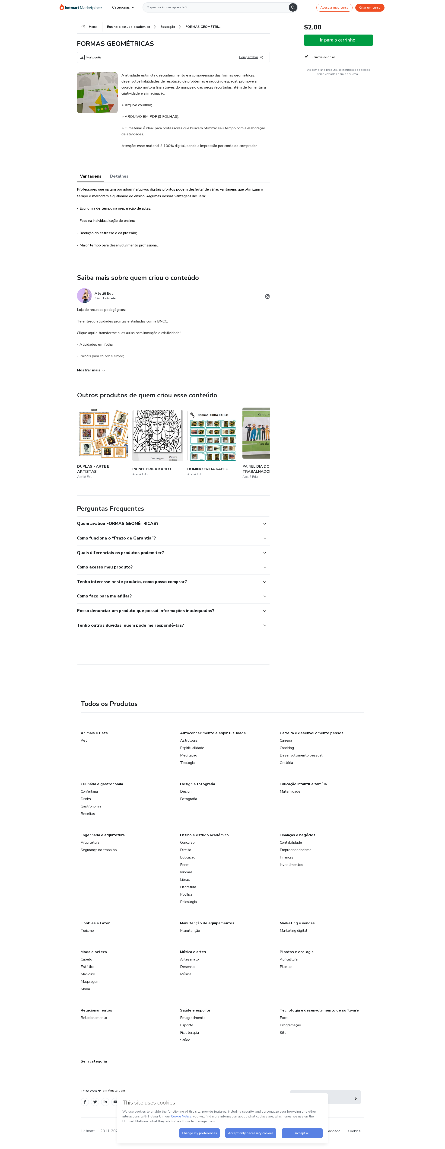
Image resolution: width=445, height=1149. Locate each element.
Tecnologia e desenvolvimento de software (319, 1010)
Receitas (88, 813)
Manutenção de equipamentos (207, 923)
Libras (185, 879)
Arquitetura (90, 842)
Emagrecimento (193, 1017)
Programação (290, 1025)
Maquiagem (90, 981)
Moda (85, 989)
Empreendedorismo (296, 849)
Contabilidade (291, 842)
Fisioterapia (189, 1032)
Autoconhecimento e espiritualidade (213, 733)
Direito (185, 849)
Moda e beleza (94, 951)
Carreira (286, 740)
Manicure (88, 974)
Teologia (187, 762)
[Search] (293, 7)
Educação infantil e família (303, 784)
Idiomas (186, 872)
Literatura (188, 887)
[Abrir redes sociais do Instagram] (267, 297)
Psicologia (188, 901)
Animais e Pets (94, 733)
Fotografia (188, 798)
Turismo (87, 930)
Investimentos (291, 864)
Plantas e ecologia (297, 951)
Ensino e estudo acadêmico (204, 835)
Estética (87, 966)
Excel (284, 1017)
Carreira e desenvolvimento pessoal (312, 733)
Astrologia (188, 740)
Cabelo (86, 959)
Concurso (187, 842)
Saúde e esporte (195, 1010)
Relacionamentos (96, 1010)
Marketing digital (293, 930)
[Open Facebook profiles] (85, 1102)
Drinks (86, 798)
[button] (168, 523)
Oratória (286, 762)
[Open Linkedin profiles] (105, 1102)
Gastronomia (91, 806)
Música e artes (193, 951)
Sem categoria (94, 1061)
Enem (184, 864)
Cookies (354, 1131)
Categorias (121, 7)
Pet (84, 740)
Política (186, 894)
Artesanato (189, 959)
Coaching (287, 747)
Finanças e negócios (297, 835)
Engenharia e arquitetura (103, 835)
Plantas (286, 966)
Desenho (187, 966)
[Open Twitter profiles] (95, 1102)
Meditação (188, 755)
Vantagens (90, 176)
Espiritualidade (192, 747)
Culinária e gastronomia (102, 784)
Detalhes (119, 176)
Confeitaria (89, 791)
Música (185, 974)
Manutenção (190, 930)
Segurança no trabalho (99, 849)
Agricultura (289, 959)
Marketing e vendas (297, 923)
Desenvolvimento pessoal (301, 755)
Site (283, 1032)
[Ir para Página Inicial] (82, 7)
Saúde (185, 1040)
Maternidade (290, 791)
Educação (187, 857)
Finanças (286, 857)
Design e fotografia (197, 784)
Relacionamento (94, 1017)
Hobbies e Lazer (95, 923)
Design (185, 791)
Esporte (186, 1025)
